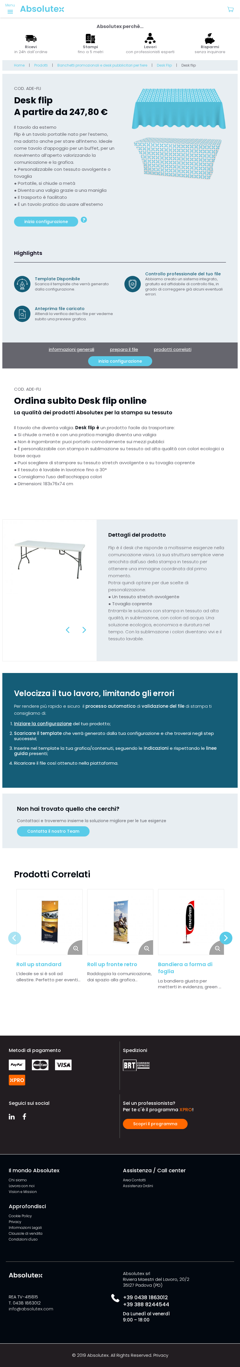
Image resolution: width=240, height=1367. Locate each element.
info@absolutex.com (31, 1309)
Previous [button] (68, 630)
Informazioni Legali (25, 1227)
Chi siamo (18, 1180)
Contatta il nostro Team (53, 831)
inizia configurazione (46, 222)
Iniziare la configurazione (43, 724)
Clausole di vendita (25, 1233)
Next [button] (84, 630)
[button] (233, 9)
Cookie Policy (20, 1215)
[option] (31, 44)
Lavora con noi (22, 1185)
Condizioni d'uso (23, 1239)
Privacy (15, 1221)
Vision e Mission (23, 1191)
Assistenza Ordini (138, 1185)
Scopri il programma (155, 1124)
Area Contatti (134, 1180)
